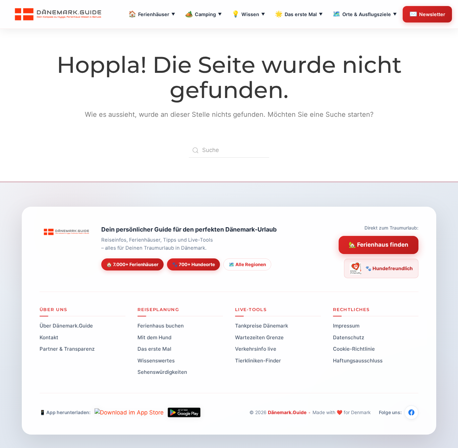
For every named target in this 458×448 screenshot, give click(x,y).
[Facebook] (411, 412)
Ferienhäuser (151, 14)
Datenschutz (348, 337)
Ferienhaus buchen (160, 325)
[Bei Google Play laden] (184, 412)
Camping (203, 14)
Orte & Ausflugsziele (365, 14)
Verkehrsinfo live (255, 349)
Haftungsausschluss (358, 360)
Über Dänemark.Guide (66, 325)
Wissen (248, 14)
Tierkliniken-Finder (258, 360)
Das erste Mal (299, 14)
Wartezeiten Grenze (259, 337)
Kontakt (49, 337)
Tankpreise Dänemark (261, 325)
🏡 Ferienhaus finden (378, 244)
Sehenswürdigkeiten (162, 372)
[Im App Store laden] (129, 412)
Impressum (346, 325)
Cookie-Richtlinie (354, 349)
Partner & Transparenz (67, 349)
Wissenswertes (156, 360)
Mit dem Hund (154, 337)
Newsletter (427, 14)
